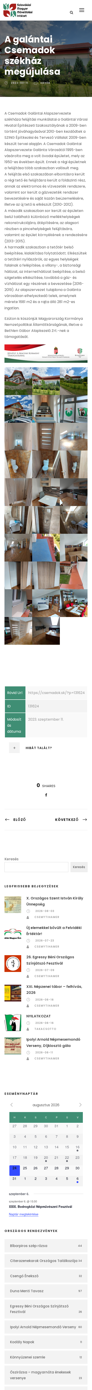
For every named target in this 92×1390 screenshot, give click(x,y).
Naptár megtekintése (23, 1214)
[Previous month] (11, 1104)
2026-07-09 (44, 970)
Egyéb (45, 83)
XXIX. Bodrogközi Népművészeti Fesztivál (40, 1206)
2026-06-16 (44, 999)
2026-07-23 (44, 940)
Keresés (11, 859)
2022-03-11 (19, 83)
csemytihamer (46, 917)
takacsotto (45, 1029)
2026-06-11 (44, 1052)
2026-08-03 (44, 911)
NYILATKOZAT (38, 1016)
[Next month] (80, 1104)
